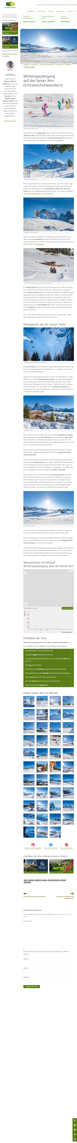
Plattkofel (38, 880)
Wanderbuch (31, 11)
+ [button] (25, 571)
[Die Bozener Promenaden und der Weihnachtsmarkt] (74, 1139)
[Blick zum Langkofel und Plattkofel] (48, 161)
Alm (25, 880)
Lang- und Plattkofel (33, 194)
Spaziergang (27, 882)
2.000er (26, 64)
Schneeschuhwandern (53, 880)
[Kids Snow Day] (48, 110)
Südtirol (50, 11)
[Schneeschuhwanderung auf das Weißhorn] (74, 1134)
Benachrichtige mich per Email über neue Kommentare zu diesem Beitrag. (45, 952)
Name (26, 959)
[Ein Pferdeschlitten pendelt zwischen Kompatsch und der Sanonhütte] (48, 265)
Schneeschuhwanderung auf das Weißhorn (34, 896)
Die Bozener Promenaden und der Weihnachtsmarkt (65, 897)
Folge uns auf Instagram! (33, 848)
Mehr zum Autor (10, 121)
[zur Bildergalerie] (74, 1129)
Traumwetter (39, 244)
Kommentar (27, 921)
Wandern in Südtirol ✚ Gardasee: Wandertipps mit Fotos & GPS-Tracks (57, 5)
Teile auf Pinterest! (66, 848)
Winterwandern (29, 67)
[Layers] (26, 604)
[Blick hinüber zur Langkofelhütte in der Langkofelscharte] (48, 344)
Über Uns (70, 11)
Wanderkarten (41, 11)
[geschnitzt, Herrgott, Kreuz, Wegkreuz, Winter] (55, 766)
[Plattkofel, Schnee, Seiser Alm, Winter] (42, 727)
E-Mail (26, 968)
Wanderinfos (60, 11)
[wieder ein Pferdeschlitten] (48, 508)
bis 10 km (34, 64)
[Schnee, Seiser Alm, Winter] (55, 701)
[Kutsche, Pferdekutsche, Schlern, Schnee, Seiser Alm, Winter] (55, 792)
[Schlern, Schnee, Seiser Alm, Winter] (42, 766)
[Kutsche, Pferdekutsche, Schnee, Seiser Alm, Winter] (29, 819)
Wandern (68, 64)
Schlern (44, 880)
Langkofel (31, 880)
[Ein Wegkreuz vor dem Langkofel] (48, 214)
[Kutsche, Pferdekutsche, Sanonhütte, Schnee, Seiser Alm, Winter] (55, 740)
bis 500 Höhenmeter (47, 64)
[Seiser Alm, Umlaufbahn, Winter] (29, 701)
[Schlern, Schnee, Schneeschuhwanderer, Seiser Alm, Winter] (29, 792)
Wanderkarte (65, 21)
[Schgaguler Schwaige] (48, 412)
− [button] (25, 573)
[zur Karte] (74, 1125)
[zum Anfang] (74, 1120)
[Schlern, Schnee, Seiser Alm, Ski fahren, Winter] (42, 701)
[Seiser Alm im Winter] (55, 832)
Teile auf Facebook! (50, 848)
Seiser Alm (63, 880)
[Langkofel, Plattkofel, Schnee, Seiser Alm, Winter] (68, 701)
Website (26, 977)
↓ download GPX (67, 608)
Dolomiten (59, 64)
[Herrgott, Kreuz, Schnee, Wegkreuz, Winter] (68, 727)
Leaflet (72, 606)
